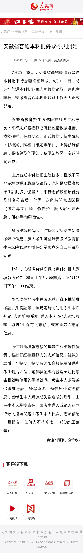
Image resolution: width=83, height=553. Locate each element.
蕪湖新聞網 (61, 60)
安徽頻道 (21, 31)
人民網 (5, 31)
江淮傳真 (38, 31)
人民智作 (30, 518)
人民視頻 (12, 518)
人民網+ (30, 492)
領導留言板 (66, 492)
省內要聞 (55, 31)
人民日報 (12, 492)
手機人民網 (48, 492)
